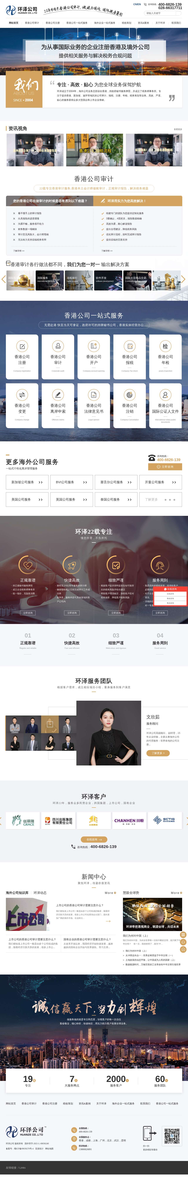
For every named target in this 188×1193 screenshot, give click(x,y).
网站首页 (13, 23)
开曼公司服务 (154, 501)
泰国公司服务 (110, 518)
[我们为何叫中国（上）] (152, 949)
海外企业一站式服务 (104, 23)
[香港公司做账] (137, 308)
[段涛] (67, 751)
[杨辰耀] (32, 751)
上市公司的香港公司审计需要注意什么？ (80, 924)
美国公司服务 (21, 518)
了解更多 (151, 518)
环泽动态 (40, 911)
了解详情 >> (18, 269)
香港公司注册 (53, 23)
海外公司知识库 (17, 911)
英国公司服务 (65, 518)
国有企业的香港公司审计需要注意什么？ (87, 958)
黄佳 (152, 738)
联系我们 (176, 23)
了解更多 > (158, 771)
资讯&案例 (143, 23)
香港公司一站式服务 (77, 23)
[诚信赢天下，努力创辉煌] (94, 1033)
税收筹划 (126, 23)
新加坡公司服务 (22, 501)
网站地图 (49, 1167)
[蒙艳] (50, 768)
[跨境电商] (108, 308)
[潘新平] (67, 768)
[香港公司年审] (167, 308)
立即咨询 (168, 485)
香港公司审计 (32, 23)
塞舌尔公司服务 (111, 501)
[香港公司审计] (50, 308)
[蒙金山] (32, 768)
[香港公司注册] (20, 308)
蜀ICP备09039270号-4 (23, 1167)
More (109, 911)
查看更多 (178, 148)
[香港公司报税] (79, 308)
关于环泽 (160, 23)
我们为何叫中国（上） (136, 954)
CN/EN (137, 4)
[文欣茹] (50, 751)
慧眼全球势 (131, 911)
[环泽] (26, 1156)
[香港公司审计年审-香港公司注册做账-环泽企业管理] (21, 14)
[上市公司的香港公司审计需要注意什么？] (28, 948)
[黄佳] (15, 768)
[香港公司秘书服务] (94, 61)
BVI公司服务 (65, 501)
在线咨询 (92, 858)
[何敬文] (15, 751)
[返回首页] (183, 949)
